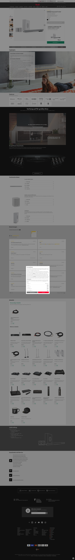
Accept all (43, 292)
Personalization (29, 288)
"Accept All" (34, 276)
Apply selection (32, 292)
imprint (28, 281)
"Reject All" (34, 273)
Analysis (28, 285)
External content (29, 290)
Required (28, 283)
